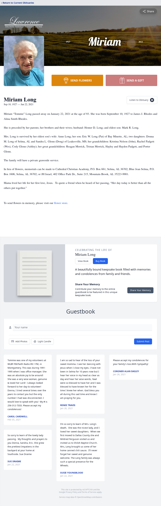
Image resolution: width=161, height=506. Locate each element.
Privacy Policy (72, 492)
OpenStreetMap (84, 497)
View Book (83, 261)
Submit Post (143, 341)
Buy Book (100, 261)
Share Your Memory (140, 290)
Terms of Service (89, 492)
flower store (60, 203)
